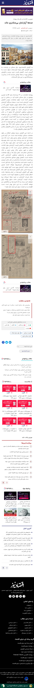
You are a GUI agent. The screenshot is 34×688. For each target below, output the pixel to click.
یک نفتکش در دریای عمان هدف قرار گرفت (20, 561)
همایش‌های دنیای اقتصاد (26, 660)
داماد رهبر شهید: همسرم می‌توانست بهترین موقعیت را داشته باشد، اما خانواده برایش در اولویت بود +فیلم (16, 468)
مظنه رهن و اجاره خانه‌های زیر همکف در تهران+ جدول (16, 310)
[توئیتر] (6, 342)
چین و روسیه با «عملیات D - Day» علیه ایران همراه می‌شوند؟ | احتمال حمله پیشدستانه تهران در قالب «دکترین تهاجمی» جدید (16, 457)
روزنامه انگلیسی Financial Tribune (23, 655)
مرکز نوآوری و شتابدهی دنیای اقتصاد (22, 663)
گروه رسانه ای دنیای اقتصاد (25, 643)
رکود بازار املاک (15, 333)
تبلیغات (29, 605)
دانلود (5, 231)
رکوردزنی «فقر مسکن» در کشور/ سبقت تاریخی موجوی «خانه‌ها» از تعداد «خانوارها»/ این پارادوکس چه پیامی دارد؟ (17, 545)
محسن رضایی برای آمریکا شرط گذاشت (19, 452)
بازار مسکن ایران (26, 336)
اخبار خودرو (28, 628)
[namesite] (28, 2)
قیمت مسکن (27, 333)
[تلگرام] (10, 342)
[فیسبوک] (3, 342)
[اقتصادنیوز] (17, 585)
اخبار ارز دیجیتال (26, 633)
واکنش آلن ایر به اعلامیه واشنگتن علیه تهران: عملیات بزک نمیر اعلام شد (17, 550)
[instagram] (17, 596)
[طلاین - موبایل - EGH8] (17, 11)
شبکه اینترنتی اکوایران (26, 649)
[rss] (10, 596)
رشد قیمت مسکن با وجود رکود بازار (21, 315)
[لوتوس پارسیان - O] (17, 686)
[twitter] (20, 596)
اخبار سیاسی (12, 622)
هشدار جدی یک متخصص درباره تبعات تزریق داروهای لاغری (17, 556)
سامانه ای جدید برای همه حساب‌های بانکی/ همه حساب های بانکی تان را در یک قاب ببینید (17, 478)
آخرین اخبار (27, 528)
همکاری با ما (27, 610)
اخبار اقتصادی (24, 28)
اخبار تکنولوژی (12, 628)
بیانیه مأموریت (26, 613)
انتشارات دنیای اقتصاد (26, 658)
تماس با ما (28, 608)
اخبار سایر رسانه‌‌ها (11, 633)
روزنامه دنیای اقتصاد (27, 646)
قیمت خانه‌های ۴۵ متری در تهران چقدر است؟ (18, 312)
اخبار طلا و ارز (27, 622)
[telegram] (13, 596)
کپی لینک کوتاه (28, 346)
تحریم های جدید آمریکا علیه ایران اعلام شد (20, 564)
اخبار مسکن (12, 625)
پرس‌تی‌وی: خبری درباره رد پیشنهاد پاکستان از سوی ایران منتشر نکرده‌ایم (16, 447)
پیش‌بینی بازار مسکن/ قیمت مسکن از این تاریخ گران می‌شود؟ (16, 306)
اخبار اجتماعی (12, 630)
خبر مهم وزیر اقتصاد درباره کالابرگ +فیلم (19, 473)
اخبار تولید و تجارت (25, 630)
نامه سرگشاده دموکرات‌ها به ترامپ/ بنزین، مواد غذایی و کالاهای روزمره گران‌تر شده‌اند (17, 463)
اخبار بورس (28, 625)
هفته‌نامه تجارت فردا (27, 652)
